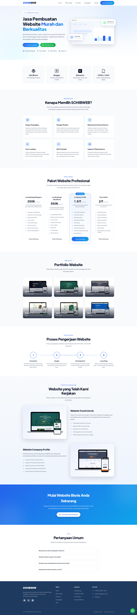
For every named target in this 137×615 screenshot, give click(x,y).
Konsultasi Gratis (107, 3)
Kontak (96, 3)
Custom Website (79, 599)
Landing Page (77, 590)
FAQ (57, 602)
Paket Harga (68, 3)
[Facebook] (24, 600)
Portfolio (78, 3)
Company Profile (78, 593)
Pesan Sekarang (33, 239)
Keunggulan (87, 3)
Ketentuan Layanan (109, 611)
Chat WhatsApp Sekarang (69, 514)
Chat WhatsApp (49, 45)
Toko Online (77, 596)
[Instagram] (28, 600)
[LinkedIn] (32, 600)
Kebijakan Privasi (98, 611)
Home (60, 3)
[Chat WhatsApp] (132, 610)
